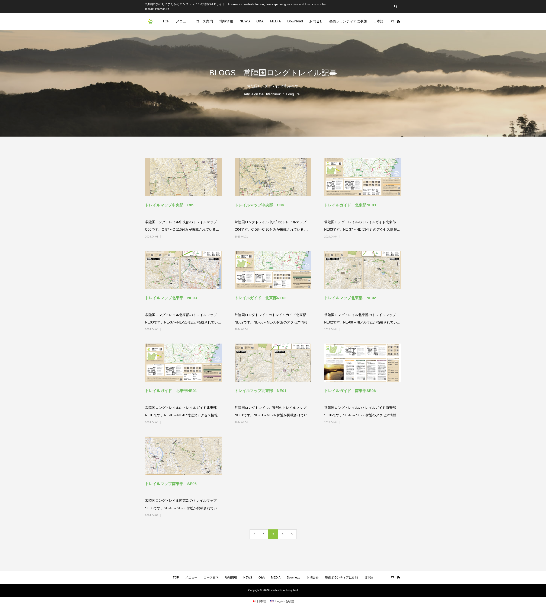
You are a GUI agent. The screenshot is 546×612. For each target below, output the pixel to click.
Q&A (260, 21)
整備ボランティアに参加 (348, 21)
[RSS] (398, 21)
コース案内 (204, 21)
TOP (166, 21)
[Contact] (392, 21)
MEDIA (275, 21)
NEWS (245, 21)
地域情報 (226, 21)
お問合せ (316, 21)
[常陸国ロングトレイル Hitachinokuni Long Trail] (150, 21)
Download (295, 21)
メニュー (183, 21)
